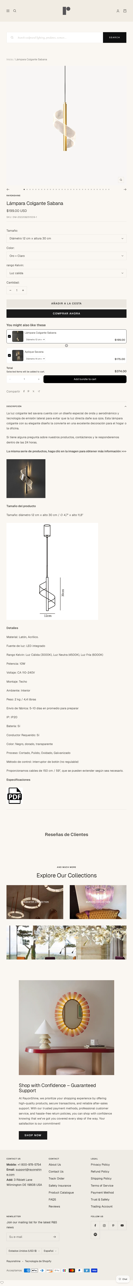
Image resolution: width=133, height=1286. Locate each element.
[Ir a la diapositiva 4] (32, 189)
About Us (55, 1164)
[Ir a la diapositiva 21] (82, 189)
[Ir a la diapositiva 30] (108, 189)
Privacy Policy (100, 1164)
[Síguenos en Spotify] (95, 1234)
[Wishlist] (2, 1283)
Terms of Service (102, 1185)
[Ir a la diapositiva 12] (56, 189)
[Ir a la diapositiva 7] (41, 189)
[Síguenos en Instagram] (104, 1225)
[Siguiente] (125, 189)
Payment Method (102, 1192)
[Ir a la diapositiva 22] (85, 189)
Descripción (14, 406)
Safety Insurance (60, 1185)
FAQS (52, 1199)
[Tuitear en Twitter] (33, 391)
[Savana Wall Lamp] (66, 478)
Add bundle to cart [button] (85, 379)
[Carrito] (125, 10)
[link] (17, 336)
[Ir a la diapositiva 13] (59, 189)
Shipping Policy (101, 1178)
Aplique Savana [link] (34, 352)
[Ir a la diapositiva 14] (62, 189)
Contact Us (56, 1171)
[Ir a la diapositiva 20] (79, 189)
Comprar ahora (66, 313)
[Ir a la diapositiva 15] (65, 189)
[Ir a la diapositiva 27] (100, 189)
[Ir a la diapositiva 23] (88, 189)
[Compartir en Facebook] (24, 391)
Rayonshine (13, 195)
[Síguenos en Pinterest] (113, 1225)
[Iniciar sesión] (117, 11)
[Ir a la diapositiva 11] (53, 189)
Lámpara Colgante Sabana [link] (40, 332)
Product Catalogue (61, 1192)
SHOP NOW (33, 1135)
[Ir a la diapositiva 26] (97, 189)
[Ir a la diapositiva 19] (76, 189)
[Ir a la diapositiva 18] (73, 189)
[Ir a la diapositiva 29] (105, 189)
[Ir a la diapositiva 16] (67, 189)
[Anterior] (7, 189)
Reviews (54, 1206)
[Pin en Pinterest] (28, 391)
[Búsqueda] (14, 10)
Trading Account (102, 1206)
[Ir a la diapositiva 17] (70, 189)
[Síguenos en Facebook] (95, 1225)
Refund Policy (100, 1171)
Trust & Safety (100, 1199)
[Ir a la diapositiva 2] (27, 189)
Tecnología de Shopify (38, 1261)
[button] (10, 379)
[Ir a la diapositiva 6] (38, 189)
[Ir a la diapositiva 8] (44, 189)
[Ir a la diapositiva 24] (91, 189)
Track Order (57, 1178)
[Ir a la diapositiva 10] (50, 189)
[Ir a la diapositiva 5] (35, 189)
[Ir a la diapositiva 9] (47, 189)
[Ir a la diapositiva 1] (24, 189)
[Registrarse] (54, 1237)
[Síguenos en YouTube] (122, 1225)
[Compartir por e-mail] (39, 391)
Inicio (9, 59)
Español (48, 1251)
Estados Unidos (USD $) (23, 1251)
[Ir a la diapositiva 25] (94, 189)
